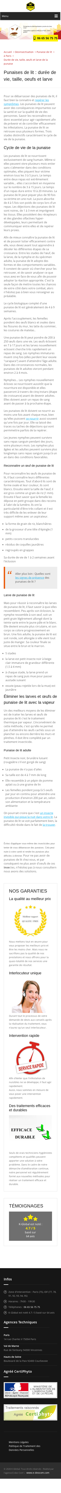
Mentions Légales (19, 1442)
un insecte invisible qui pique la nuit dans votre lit (28, 815)
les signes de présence (29, 578)
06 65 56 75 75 (46, 38)
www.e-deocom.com (37, 1472)
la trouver (49, 825)
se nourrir (32, 418)
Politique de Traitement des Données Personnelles (24, 1448)
